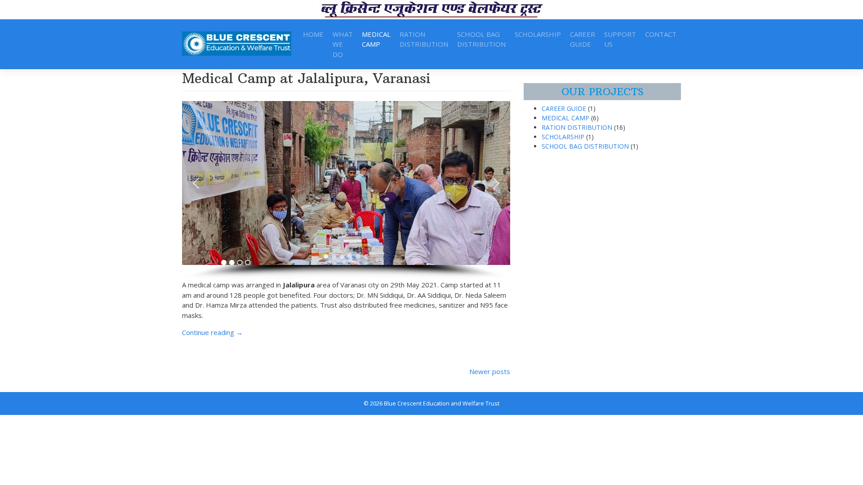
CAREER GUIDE (582, 39)
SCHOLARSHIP (538, 34)
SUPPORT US (620, 39)
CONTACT (660, 34)
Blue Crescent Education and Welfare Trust (441, 403)
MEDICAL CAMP (376, 39)
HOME (313, 34)
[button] (196, 183)
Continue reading (212, 332)
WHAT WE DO (343, 44)
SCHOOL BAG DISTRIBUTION (481, 39)
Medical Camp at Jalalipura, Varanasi (306, 78)
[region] (346, 190)
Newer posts (489, 371)
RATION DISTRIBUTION (424, 39)
